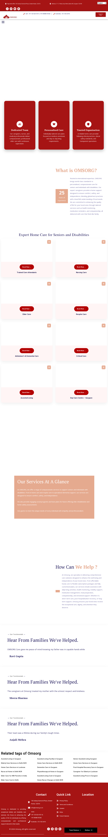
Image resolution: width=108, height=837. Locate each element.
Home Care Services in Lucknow (13, 767)
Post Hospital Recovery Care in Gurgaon (88, 767)
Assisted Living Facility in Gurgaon (50, 759)
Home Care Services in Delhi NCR (49, 763)
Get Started (9, 96)
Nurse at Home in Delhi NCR (11, 772)
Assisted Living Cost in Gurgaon (49, 776)
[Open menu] (3, 22)
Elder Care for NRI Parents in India (14, 776)
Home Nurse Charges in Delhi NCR (50, 780)
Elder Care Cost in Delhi (10, 780)
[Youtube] (15, 8)
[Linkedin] (11, 8)
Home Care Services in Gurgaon (85, 763)
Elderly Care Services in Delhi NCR (14, 763)
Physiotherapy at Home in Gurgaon (50, 772)
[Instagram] (7, 8)
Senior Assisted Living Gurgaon (85, 759)
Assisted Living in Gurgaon (11, 759)
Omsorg (18, 829)
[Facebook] (18, 8)
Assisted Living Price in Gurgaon (85, 776)
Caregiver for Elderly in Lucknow (85, 772)
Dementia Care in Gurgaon (47, 767)
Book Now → (26, 267)
